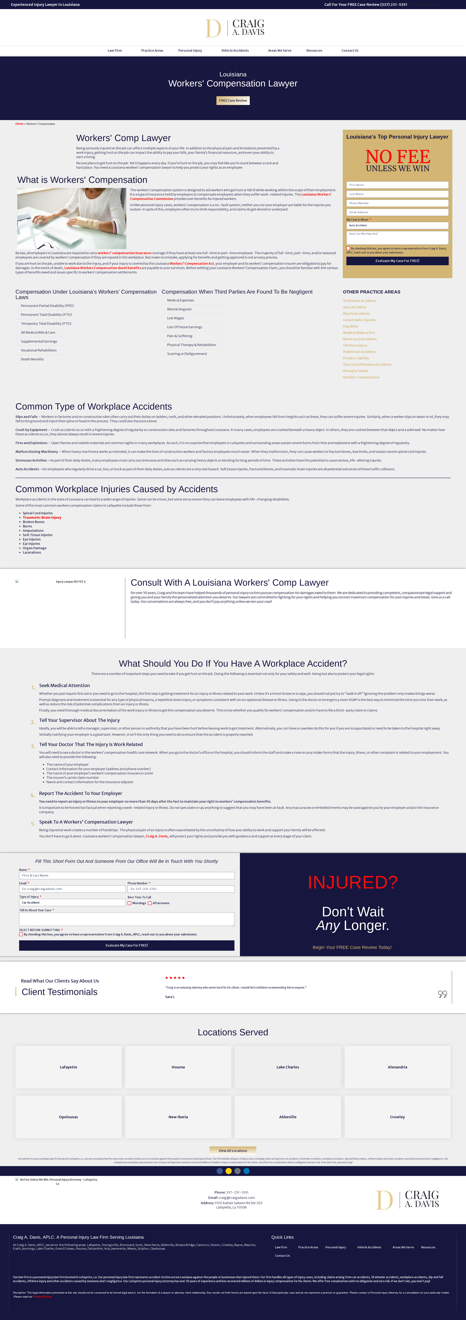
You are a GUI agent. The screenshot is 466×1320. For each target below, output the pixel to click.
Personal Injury (190, 50)
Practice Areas (152, 50)
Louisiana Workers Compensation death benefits (102, 268)
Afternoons (161, 903)
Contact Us (350, 50)
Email (23, 883)
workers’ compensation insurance (124, 253)
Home (19, 124)
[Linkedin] (246, 1171)
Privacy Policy (42, 1296)
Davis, (164, 836)
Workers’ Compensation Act (191, 263)
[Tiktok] (237, 1171)
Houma (178, 1067)
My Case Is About (357, 219)
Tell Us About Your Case (35, 910)
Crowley (397, 1117)
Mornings (139, 903)
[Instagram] (229, 1171)
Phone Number (138, 883)
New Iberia (178, 1117)
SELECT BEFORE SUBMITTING (40, 930)
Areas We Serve (279, 50)
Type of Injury (29, 896)
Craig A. (152, 836)
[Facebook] (220, 1171)
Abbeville (288, 1117)
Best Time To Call (139, 897)
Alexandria (397, 1067)
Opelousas (68, 1117)
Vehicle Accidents (235, 50)
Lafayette (68, 1067)
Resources (314, 50)
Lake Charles (288, 1067)
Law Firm (115, 50)
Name (23, 870)
